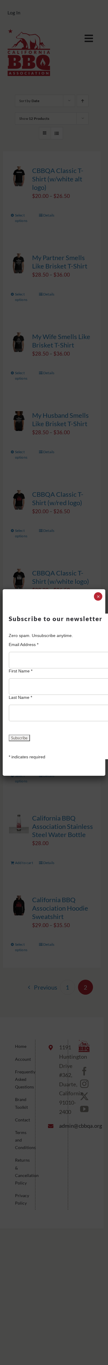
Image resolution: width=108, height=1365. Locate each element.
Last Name (20, 697)
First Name (20, 671)
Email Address (23, 644)
